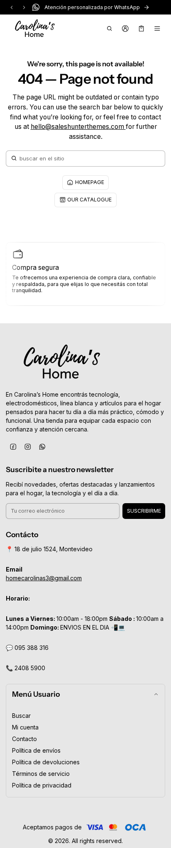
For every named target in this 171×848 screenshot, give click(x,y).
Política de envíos (36, 750)
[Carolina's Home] (35, 28)
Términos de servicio (41, 773)
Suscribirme (144, 511)
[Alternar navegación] (157, 28)
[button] (109, 28)
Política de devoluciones (46, 762)
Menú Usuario (36, 694)
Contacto (24, 738)
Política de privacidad (41, 785)
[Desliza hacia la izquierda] (11, 7)
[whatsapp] (42, 446)
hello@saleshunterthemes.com (78, 127)
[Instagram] (27, 446)
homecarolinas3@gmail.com (44, 577)
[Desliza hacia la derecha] (24, 7)
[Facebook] (13, 446)
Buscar (21, 715)
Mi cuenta (25, 727)
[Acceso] (125, 28)
